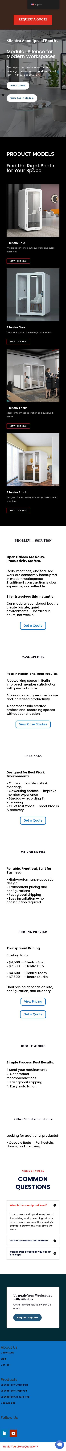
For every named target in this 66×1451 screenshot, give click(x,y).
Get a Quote (17, 85)
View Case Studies (33, 724)
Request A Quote (33, 19)
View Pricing (33, 1001)
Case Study (8, 1352)
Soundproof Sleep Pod (14, 1390)
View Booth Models (21, 98)
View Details (18, 261)
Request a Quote (27, 1317)
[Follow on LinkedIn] (4, 1433)
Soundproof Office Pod (14, 1384)
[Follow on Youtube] (13, 1433)
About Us (9, 1347)
